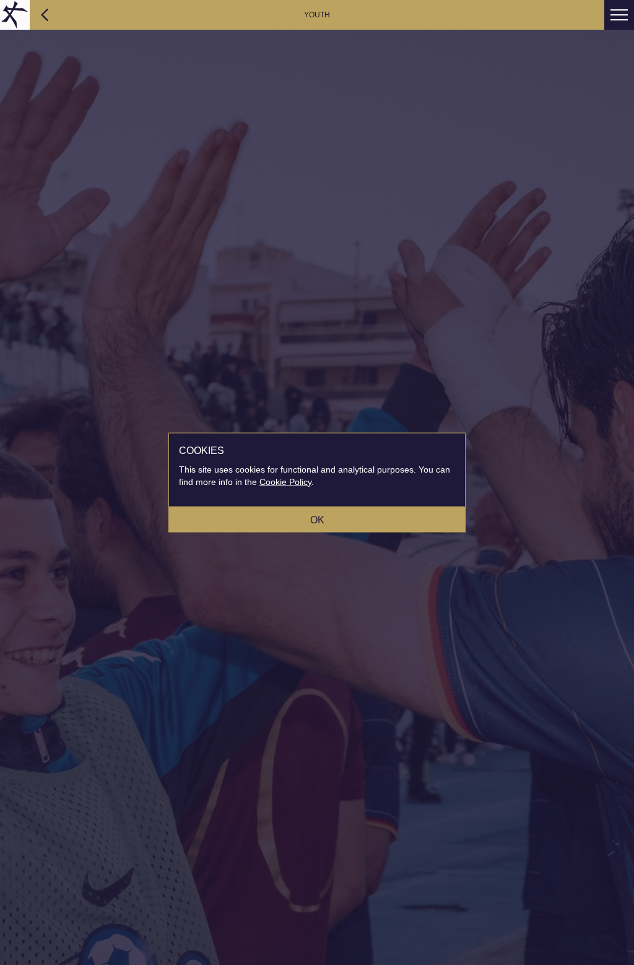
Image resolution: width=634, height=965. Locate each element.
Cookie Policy (285, 482)
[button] (619, 15)
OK (317, 520)
